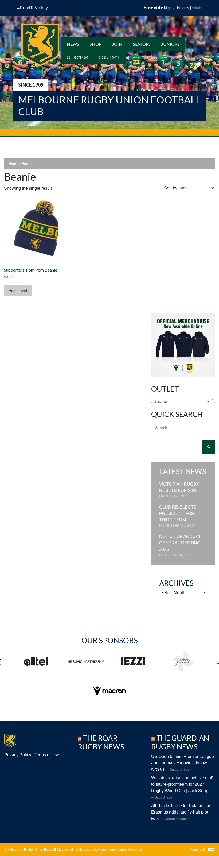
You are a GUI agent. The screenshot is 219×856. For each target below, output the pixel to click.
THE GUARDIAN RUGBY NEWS (180, 742)
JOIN (117, 44)
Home (13, 163)
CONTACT (109, 57)
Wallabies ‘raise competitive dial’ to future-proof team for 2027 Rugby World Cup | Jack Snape (182, 784)
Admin (197, 8)
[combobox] (183, 399)
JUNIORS (170, 44)
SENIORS (142, 44)
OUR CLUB (77, 57)
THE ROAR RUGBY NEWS (101, 742)
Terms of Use (46, 755)
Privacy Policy (17, 755)
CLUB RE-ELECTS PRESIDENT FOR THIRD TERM (178, 513)
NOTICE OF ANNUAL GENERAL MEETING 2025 (180, 543)
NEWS (73, 44)
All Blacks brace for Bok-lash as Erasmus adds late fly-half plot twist (181, 812)
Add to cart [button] (18, 290)
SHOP (95, 44)
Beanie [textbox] (181, 401)
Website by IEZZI (202, 849)
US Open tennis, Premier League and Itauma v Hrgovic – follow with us (182, 763)
